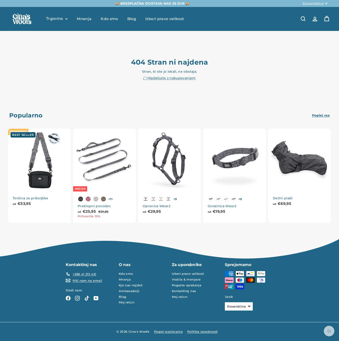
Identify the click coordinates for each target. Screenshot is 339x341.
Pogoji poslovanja (168, 331)
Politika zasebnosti (202, 331)
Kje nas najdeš (131, 285)
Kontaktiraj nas (184, 291)
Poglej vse (321, 115)
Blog (131, 18)
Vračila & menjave (186, 279)
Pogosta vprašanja (186, 285)
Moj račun (126, 302)
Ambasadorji (129, 291)
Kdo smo (109, 18)
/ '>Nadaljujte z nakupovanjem (169, 78)
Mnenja (84, 18)
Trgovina (55, 18)
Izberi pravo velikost (164, 18)
